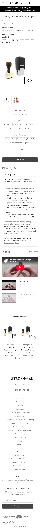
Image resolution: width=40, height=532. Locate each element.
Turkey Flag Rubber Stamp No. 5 (10, 350)
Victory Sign (8, 240)
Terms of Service (20, 437)
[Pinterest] (15, 168)
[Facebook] (3, 168)
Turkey (31, 240)
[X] (11, 168)
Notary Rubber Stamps (20, 462)
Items (14, 238)
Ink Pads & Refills (20, 469)
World (17, 243)
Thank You (20, 402)
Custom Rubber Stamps (20, 459)
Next (35, 337)
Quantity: (20, 149)
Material (25, 240)
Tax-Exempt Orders (20, 427)
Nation (19, 238)
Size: (20, 121)
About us (20, 405)
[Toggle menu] (3, 3)
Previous (3, 337)
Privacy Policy (20, 434)
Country (26, 238)
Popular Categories (20, 466)
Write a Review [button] (30, 31)
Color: (20, 135)
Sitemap (20, 444)
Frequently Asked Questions (20, 413)
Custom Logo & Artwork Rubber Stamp (20, 420)
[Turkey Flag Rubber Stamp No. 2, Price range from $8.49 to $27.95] (27, 332)
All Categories (20, 416)
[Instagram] (24, 390)
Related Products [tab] (20, 316)
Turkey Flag (17, 240)
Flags (31, 238)
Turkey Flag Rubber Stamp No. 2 (27, 350)
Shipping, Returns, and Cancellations (20, 430)
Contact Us (20, 409)
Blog (20, 441)
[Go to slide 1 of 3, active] (15, 358)
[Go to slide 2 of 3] (19, 358)
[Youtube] (28, 390)
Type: (20, 110)
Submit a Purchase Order (20, 423)
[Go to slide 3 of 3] (22, 358)
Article (11, 243)
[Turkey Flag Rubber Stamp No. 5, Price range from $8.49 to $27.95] (10, 332)
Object (6, 243)
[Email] (7, 168)
